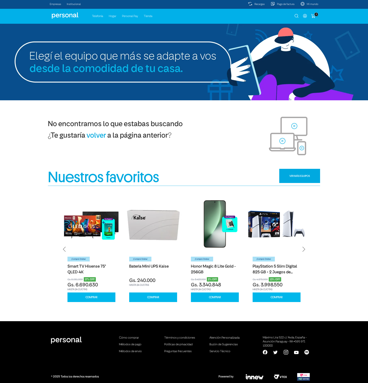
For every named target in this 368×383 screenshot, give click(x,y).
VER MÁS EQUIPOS (299, 176)
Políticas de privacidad (178, 344)
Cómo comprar (129, 337)
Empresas (55, 4)
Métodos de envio (130, 351)
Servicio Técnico (219, 351)
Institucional (74, 4)
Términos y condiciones (179, 337)
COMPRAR (91, 297)
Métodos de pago (130, 344)
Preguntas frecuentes (178, 351)
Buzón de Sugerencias (223, 344)
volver (96, 136)
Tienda (148, 16)
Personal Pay (130, 16)
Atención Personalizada (224, 337)
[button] (64, 249)
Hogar (112, 16)
